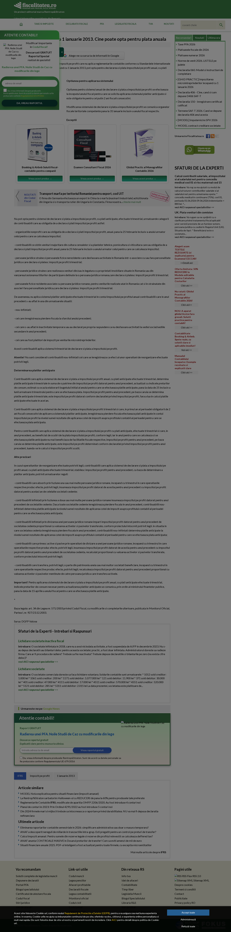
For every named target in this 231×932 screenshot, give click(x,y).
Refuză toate (188, 926)
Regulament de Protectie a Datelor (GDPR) (87, 913)
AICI (114, 919)
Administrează (188, 919)
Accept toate (188, 912)
